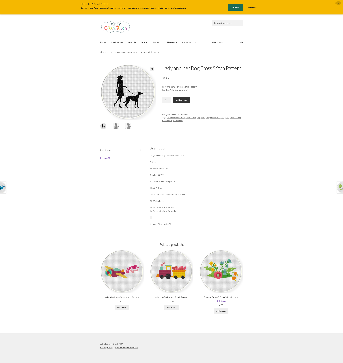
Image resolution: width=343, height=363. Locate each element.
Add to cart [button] (122, 307)
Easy (203, 117)
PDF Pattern (178, 120)
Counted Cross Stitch (176, 117)
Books (156, 42)
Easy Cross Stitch (213, 117)
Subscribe (132, 42)
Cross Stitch (191, 117)
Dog (198, 117)
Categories (187, 42)
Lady (223, 117)
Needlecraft (167, 120)
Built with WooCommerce (126, 347)
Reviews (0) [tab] (105, 158)
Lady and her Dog (233, 117)
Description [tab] (105, 150)
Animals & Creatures (118, 52)
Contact (145, 42)
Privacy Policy (106, 347)
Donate (235, 7)
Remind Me (252, 7)
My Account (172, 42)
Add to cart (181, 100)
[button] (152, 69)
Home (103, 42)
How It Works (117, 42)
